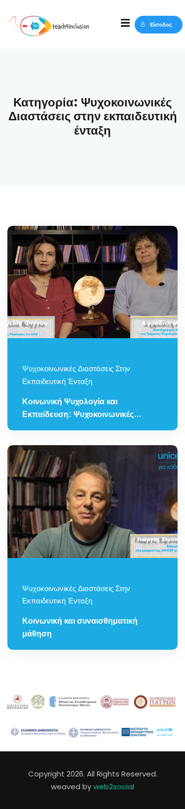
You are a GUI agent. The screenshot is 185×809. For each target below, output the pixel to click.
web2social (113, 786)
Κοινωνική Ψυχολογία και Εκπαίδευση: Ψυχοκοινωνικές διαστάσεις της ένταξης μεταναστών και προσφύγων (89, 409)
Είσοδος (161, 25)
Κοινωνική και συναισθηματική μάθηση (80, 627)
